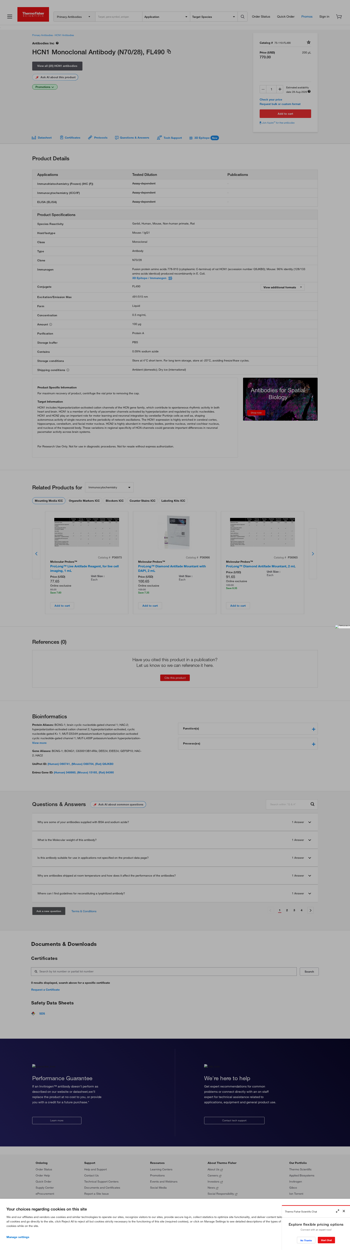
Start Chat (326, 1240)
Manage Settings (17, 1237)
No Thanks (306, 1240)
